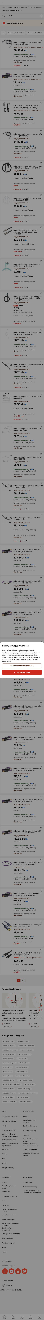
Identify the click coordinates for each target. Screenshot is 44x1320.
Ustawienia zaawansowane (22, 666)
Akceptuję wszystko (22, 672)
